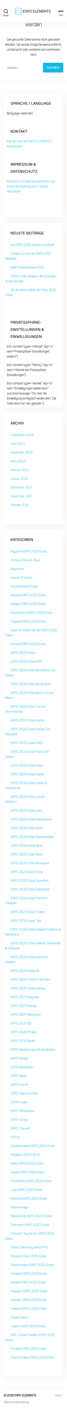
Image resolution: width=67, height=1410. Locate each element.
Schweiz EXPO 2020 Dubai (29, 1274)
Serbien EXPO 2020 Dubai (28, 1282)
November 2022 (22, 452)
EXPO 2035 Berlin (23, 1041)
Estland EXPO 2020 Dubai (28, 644)
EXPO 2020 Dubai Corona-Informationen (25, 709)
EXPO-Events (19, 1085)
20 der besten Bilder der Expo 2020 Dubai (30, 292)
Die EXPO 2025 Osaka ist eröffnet (32, 245)
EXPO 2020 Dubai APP (26, 661)
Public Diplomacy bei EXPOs (29, 1247)
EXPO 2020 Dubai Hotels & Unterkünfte (26, 785)
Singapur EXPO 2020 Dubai (29, 1291)
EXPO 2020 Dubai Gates (27, 765)
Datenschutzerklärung (38, 181)
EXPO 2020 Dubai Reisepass (30, 863)
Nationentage (19, 1207)
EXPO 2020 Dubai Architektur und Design (30, 672)
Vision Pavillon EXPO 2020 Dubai (32, 1357)
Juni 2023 (18, 444)
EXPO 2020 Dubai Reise (27, 854)
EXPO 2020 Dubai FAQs (27, 743)
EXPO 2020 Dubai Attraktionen (31, 684)
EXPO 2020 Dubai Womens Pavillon (26, 959)
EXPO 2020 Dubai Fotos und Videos (26, 754)
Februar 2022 (20, 470)
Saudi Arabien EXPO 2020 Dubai (32, 1265)
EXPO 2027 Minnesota (26, 1015)
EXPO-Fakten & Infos (24, 1093)
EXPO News (19, 1076)
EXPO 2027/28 (21, 1023)
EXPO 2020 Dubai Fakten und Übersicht (27, 731)
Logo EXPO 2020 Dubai (26, 1190)
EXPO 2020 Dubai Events (27, 720)
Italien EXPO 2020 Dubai (27, 1163)
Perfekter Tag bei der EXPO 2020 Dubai (29, 1236)
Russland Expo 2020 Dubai (29, 1256)
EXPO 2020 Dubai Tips (26, 921)
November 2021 (21, 496)
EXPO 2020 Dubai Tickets (28, 912)
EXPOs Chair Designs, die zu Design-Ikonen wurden (31, 278)
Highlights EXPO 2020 (25, 1155)
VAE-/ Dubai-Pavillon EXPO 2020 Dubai (30, 1337)
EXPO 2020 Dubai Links (26, 811)
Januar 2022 (19, 479)
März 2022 (18, 461)
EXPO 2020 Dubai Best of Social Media (29, 695)
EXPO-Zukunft (20, 1128)
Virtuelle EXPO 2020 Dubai (28, 1349)
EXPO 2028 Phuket (24, 1032)
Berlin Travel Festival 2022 (27, 267)
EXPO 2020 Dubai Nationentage (32, 837)
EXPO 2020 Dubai (23, 653)
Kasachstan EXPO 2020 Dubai (31, 1181)
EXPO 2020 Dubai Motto (27, 828)
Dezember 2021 (21, 487)
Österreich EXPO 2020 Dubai (30, 1225)
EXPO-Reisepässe (23, 1111)
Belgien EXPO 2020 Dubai (28, 604)
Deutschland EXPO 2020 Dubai (31, 613)
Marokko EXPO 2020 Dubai (29, 1198)
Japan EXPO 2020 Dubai (27, 1172)
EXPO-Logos (19, 1102)
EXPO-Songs (19, 1120)
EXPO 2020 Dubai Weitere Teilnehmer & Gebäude (33, 945)
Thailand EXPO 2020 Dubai (29, 1309)
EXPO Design (19, 1058)
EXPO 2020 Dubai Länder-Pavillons (25, 799)
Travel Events (19, 1317)
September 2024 (22, 435)
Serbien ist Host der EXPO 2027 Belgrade (28, 256)
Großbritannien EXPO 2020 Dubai (33, 1146)
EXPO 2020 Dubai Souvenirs (29, 881)
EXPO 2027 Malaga (24, 1006)
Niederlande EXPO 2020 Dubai (31, 1216)
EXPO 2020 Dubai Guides (27, 774)
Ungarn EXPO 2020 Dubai (28, 1326)
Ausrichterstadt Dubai (24, 586)
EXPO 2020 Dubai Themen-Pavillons (26, 900)
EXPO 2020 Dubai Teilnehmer (30, 889)
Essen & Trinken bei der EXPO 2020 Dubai (31, 632)
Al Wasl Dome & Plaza (25, 560)
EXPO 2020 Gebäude (25, 971)
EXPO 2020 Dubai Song (27, 872)
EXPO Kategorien (22, 1067)
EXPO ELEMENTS (25, 1395)
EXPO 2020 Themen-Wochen (30, 980)
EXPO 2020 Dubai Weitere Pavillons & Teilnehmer (33, 932)
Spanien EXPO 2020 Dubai (28, 1300)
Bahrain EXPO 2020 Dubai (28, 595)
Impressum (14, 181)
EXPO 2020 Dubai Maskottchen (31, 819)
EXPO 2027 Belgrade (25, 997)
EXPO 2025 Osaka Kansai (28, 988)
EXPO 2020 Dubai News (27, 846)
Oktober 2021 (19, 505)
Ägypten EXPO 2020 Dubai (29, 551)
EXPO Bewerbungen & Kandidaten (33, 1050)
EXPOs (15, 1137)
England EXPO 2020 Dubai (28, 621)
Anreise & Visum (21, 578)
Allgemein (17, 569)
